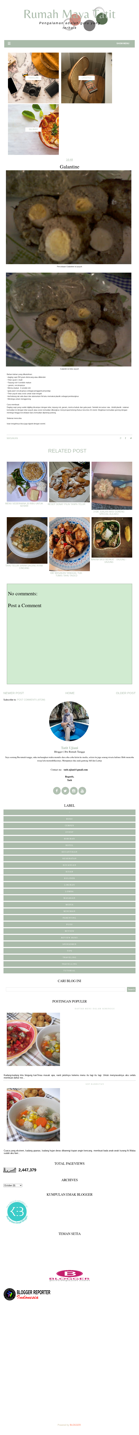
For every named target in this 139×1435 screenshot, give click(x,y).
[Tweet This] (132, 438)
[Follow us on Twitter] (65, 791)
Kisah (69, 872)
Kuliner (69, 878)
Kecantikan (69, 852)
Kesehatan (70, 858)
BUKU (69, 819)
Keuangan (69, 865)
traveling (69, 957)
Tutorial (69, 971)
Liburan (69, 885)
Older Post (126, 693)
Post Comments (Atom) (31, 699)
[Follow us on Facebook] (57, 791)
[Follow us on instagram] (74, 791)
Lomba (69, 891)
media (70, 905)
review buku (69, 938)
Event (70, 832)
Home (70, 693)
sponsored (69, 944)
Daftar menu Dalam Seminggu (95, 1009)
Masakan (12, 438)
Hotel (70, 845)
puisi (69, 924)
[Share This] (122, 438)
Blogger (75, 1425)
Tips (69, 951)
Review (69, 931)
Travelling (69, 964)
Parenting (69, 918)
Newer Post (13, 693)
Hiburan (69, 839)
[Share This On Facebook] (127, 438)
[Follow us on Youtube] (82, 791)
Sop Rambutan (95, 1084)
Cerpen (69, 825)
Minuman (69, 911)
